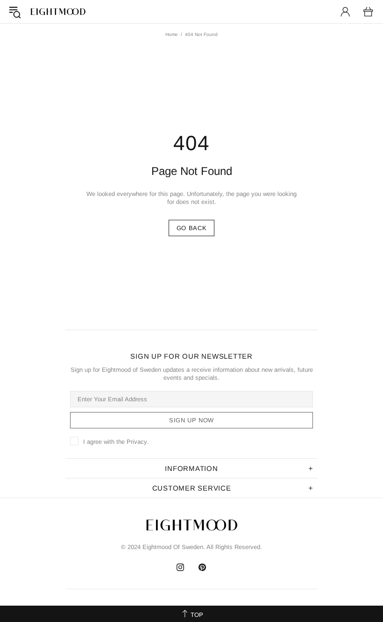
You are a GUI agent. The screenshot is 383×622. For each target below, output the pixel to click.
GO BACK (192, 227)
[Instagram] (180, 567)
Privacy (137, 441)
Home (171, 34)
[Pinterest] (202, 567)
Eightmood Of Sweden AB (58, 12)
